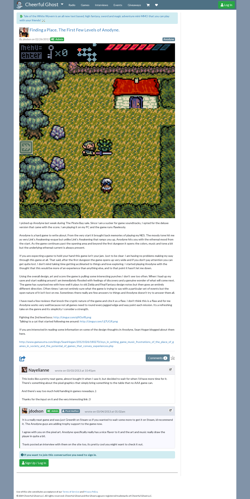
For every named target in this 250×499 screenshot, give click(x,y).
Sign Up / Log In (35, 463)
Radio (72, 5)
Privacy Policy (91, 491)
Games (85, 5)
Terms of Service (70, 491)
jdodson (36, 410)
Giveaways (134, 5)
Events (118, 5)
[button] (44, 4)
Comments (157, 358)
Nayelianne (39, 369)
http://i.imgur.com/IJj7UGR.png (99, 321)
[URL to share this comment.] (170, 369)
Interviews (101, 5)
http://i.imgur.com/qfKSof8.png (72, 317)
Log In (227, 5)
